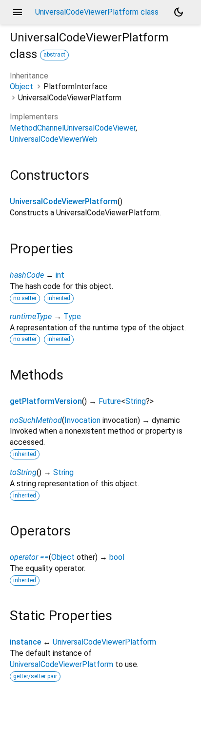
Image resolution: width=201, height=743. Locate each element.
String (135, 401)
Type (72, 316)
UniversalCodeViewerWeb (54, 139)
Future (110, 401)
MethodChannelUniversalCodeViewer (73, 128)
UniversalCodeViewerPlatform (64, 201)
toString (23, 472)
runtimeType (31, 316)
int (60, 275)
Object (21, 86)
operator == (29, 557)
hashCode (27, 275)
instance (25, 642)
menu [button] (17, 12)
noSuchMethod (36, 420)
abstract (54, 54)
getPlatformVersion (46, 401)
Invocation (82, 420)
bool (116, 557)
